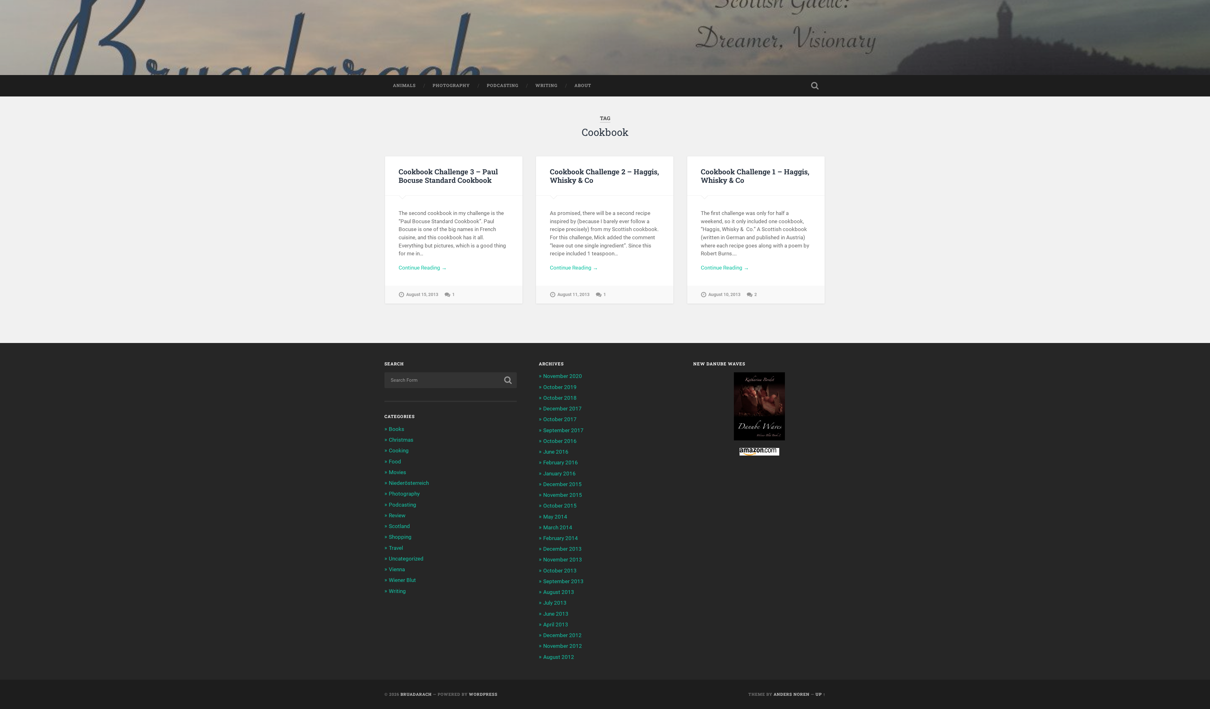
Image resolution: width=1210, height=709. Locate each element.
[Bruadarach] (605, 37)
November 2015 (562, 495)
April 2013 (555, 624)
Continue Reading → (423, 267)
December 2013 (562, 549)
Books (396, 429)
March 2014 (557, 527)
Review (397, 515)
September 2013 (563, 581)
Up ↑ (820, 694)
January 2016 (559, 473)
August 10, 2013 (724, 294)
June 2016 (555, 452)
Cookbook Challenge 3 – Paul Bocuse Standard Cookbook (448, 176)
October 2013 (560, 570)
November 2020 (562, 376)
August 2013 (558, 592)
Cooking (399, 450)
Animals (404, 85)
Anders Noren (792, 694)
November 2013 (562, 559)
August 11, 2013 (573, 294)
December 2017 (562, 408)
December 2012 (562, 635)
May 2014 (555, 517)
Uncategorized (406, 558)
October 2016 (560, 441)
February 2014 (560, 538)
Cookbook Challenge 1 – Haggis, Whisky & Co (755, 176)
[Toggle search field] (815, 85)
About (582, 85)
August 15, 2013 (422, 294)
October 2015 (560, 506)
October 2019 (560, 387)
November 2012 (562, 646)
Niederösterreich (409, 483)
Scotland (399, 526)
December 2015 (562, 484)
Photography (451, 85)
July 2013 (555, 603)
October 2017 (560, 419)
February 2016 (560, 462)
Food (395, 461)
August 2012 (558, 657)
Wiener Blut (402, 580)
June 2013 (555, 614)
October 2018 (560, 398)
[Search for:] (450, 380)
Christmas (401, 440)
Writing (546, 85)
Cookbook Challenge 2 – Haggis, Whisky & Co (604, 176)
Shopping (400, 537)
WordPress (483, 694)
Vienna (397, 569)
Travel (396, 548)
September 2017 (563, 430)
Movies (397, 472)
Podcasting (502, 85)
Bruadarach (416, 694)
